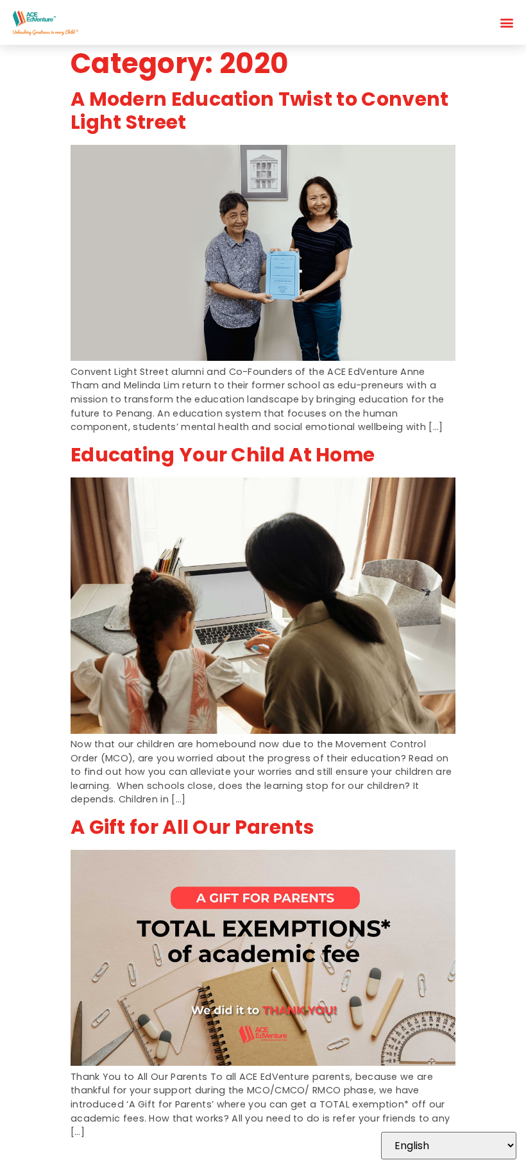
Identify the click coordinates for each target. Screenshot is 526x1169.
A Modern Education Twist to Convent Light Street (260, 110)
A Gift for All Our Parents (193, 827)
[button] (507, 22)
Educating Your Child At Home (223, 454)
